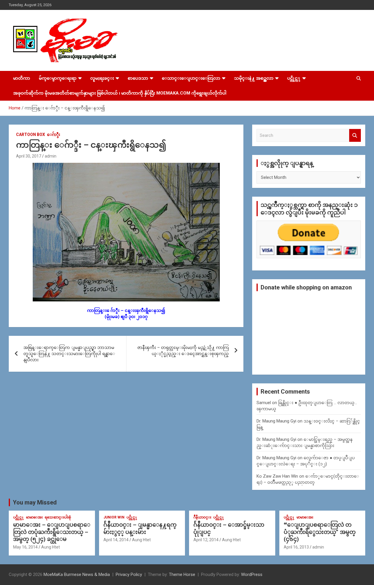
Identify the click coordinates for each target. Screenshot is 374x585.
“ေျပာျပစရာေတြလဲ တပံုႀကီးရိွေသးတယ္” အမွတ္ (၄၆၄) (320, 531)
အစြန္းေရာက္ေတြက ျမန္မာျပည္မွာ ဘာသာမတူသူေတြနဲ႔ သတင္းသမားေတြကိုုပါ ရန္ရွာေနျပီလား (69, 353)
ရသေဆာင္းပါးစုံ (58, 517)
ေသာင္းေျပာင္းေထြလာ (191, 78)
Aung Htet (50, 547)
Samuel (264, 402)
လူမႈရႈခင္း (102, 78)
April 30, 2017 (28, 156)
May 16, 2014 (25, 547)
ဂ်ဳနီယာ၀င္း (202, 517)
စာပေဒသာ (138, 78)
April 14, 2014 (116, 539)
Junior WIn (113, 517)
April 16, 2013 (296, 547)
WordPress (251, 574)
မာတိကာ (21, 78)
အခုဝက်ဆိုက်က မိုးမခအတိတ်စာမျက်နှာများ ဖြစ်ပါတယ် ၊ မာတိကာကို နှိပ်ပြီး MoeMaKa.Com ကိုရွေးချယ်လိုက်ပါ (119, 93)
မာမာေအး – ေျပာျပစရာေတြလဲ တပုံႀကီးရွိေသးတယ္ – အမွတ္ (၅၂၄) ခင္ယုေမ (51, 531)
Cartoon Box (30, 134)
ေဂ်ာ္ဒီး (53, 134)
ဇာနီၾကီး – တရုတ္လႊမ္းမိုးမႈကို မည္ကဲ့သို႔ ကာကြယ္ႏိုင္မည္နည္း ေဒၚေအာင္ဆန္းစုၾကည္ (183, 350)
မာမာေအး (34, 517)
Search (355, 135)
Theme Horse (182, 574)
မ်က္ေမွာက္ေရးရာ (58, 78)
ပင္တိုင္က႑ (294, 78)
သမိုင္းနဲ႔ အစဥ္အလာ (253, 78)
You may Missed (35, 502)
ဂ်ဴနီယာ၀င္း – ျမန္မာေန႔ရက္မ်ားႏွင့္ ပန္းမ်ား (139, 528)
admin (50, 156)
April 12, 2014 (206, 539)
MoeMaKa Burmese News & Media (77, 574)
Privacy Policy (129, 574)
